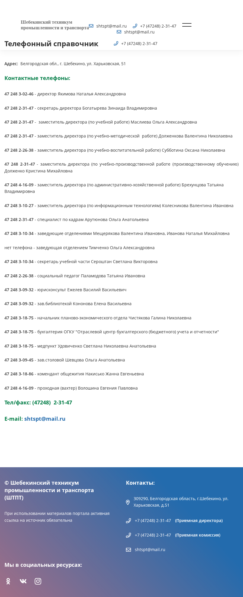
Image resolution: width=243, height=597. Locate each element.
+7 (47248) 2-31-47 (153, 520)
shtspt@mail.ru (44, 418)
